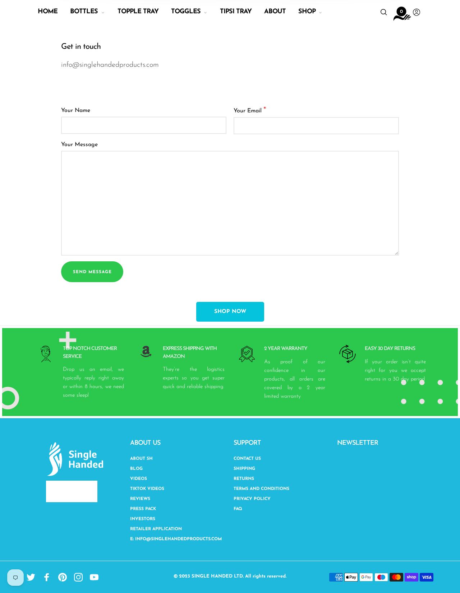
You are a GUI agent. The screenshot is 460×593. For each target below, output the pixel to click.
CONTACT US (247, 459)
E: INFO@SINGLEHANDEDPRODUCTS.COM (176, 539)
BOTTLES (84, 12)
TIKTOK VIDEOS (147, 489)
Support (247, 443)
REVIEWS (140, 499)
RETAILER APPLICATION (156, 529)
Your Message (79, 145)
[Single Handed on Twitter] (31, 577)
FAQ (238, 509)
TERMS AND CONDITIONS (261, 489)
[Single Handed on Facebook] (46, 577)
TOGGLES (186, 12)
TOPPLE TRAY (138, 12)
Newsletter (357, 443)
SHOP (307, 12)
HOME (48, 12)
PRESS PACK (143, 509)
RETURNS (244, 479)
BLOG (136, 469)
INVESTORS (142, 519)
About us (145, 443)
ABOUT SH (141, 459)
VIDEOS (138, 479)
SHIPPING (244, 469)
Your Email (250, 110)
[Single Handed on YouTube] (94, 577)
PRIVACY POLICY (252, 499)
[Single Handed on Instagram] (78, 577)
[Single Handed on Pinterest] (62, 577)
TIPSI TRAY (236, 12)
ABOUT (275, 12)
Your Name (75, 110)
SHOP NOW (230, 311)
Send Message (92, 272)
